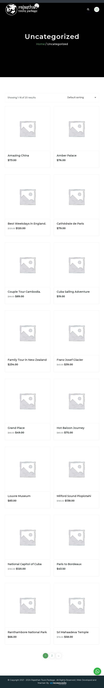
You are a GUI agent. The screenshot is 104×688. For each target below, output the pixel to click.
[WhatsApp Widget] (97, 671)
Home (40, 44)
